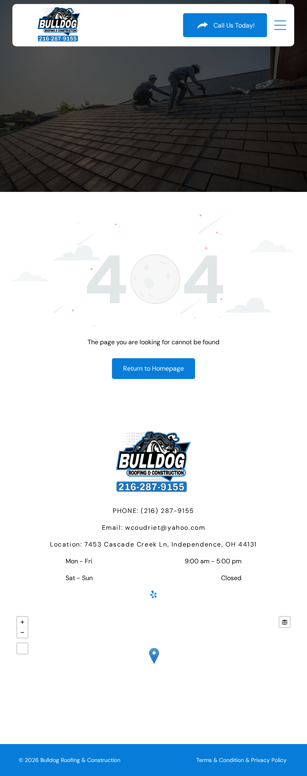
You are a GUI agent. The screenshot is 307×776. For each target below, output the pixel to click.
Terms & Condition (220, 760)
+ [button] (22, 622)
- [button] (22, 632)
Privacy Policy (269, 760)
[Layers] (284, 622)
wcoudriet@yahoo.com (165, 527)
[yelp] (153, 595)
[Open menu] (280, 25)
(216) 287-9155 (167, 511)
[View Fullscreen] (22, 648)
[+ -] (153, 664)
